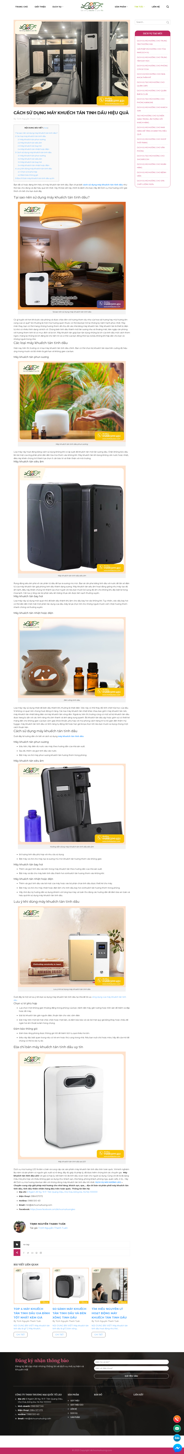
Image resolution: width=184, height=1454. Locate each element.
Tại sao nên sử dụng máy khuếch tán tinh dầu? (36, 133)
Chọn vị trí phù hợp (27, 172)
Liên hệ (156, 7)
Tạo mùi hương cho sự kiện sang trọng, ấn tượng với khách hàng (150, 119)
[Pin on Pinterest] (37, 1253)
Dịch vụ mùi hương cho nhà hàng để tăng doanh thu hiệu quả (152, 130)
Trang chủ (21, 7)
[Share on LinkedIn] (41, 1253)
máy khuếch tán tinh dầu (71, 736)
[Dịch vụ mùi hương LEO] (92, 6)
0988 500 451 (33, 1414)
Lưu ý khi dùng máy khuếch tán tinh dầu (33, 168)
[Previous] (14, 1303)
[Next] (128, 1303)
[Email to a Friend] (32, 1253)
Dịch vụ (57, 7)
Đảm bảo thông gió (28, 175)
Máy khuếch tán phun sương (32, 139)
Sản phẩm (120, 7)
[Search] (167, 6)
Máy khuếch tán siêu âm (30, 143)
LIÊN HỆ (73, 1409)
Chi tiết (20, 1334)
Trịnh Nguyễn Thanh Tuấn (53, 1228)
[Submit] (167, 22)
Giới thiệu (40, 7)
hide (46, 128)
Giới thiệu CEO (76, 1405)
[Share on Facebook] (24, 1253)
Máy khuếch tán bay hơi (29, 146)
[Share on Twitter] (28, 1253)
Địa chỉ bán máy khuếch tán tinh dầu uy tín (34, 178)
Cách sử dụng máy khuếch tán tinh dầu (33, 152)
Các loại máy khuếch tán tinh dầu (30, 136)
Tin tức (138, 7)
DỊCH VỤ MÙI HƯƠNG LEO (108, 1182)
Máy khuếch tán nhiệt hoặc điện (33, 149)
